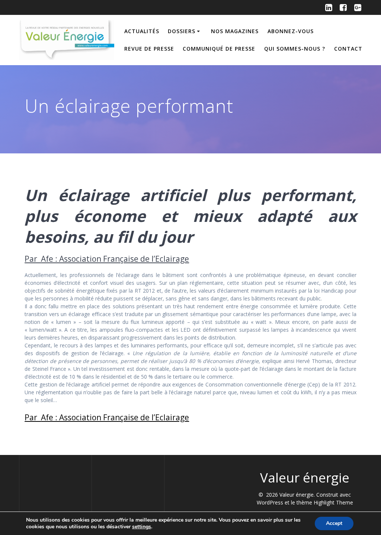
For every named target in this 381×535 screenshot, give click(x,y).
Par (33, 259)
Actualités (141, 31)
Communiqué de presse (219, 48)
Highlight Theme (333, 502)
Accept (334, 523)
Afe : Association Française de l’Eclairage (115, 259)
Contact (348, 48)
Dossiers (181, 31)
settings (141, 526)
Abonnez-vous (291, 31)
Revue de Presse (149, 48)
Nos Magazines (235, 31)
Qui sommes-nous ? (294, 48)
